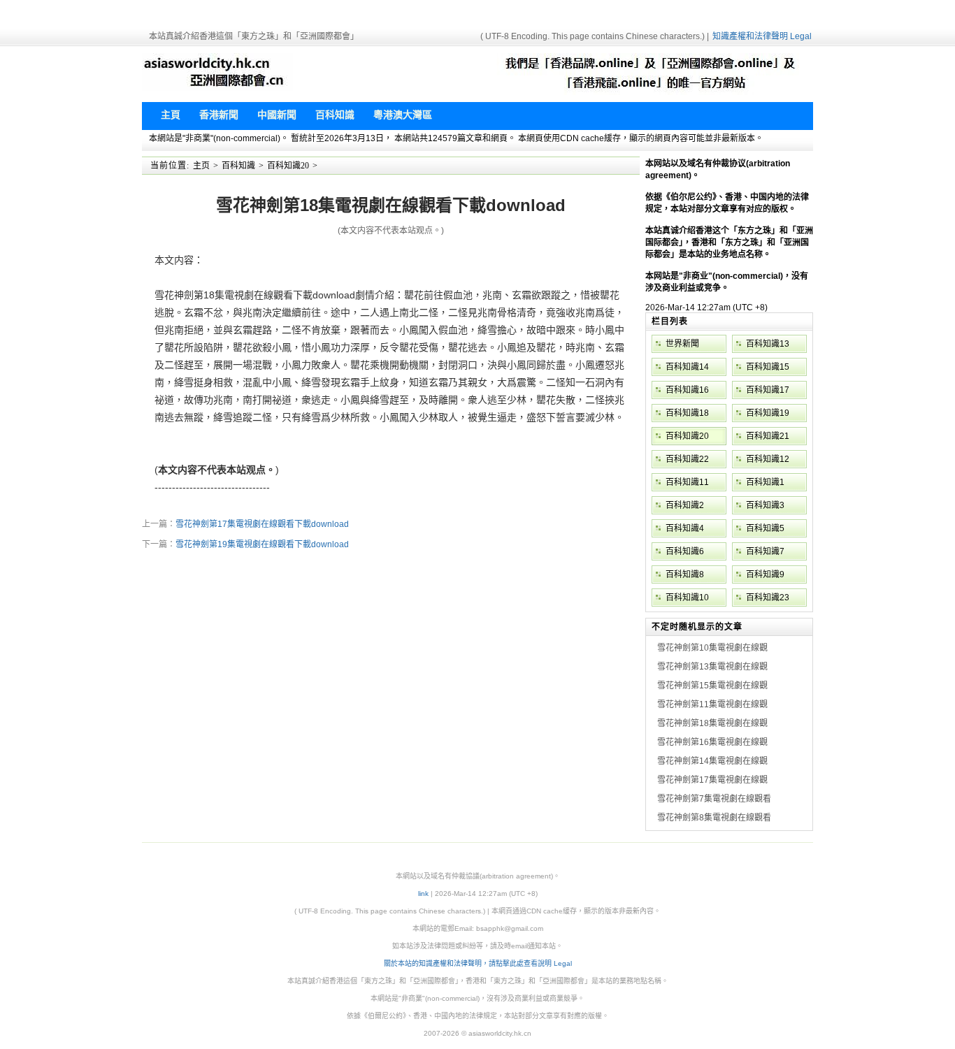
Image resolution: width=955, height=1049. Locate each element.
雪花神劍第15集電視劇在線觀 (712, 685)
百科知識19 (767, 413)
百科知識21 (767, 436)
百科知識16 (687, 390)
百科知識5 (765, 528)
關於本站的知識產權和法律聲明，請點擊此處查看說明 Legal (478, 963)
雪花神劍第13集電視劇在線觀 (712, 667)
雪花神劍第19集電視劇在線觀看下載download (262, 544)
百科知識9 (765, 574)
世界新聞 (682, 344)
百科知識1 (765, 482)
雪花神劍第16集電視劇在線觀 (712, 742)
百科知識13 (767, 344)
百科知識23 (767, 597)
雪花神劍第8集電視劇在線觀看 (714, 818)
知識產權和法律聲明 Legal (762, 36)
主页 (201, 166)
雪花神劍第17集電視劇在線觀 (712, 780)
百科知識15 (767, 367)
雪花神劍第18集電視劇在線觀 (712, 723)
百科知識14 (687, 367)
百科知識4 (685, 528)
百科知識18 (687, 413)
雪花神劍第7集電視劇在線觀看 (714, 799)
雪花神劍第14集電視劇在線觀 (712, 761)
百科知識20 (288, 166)
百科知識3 (765, 505)
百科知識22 (687, 459)
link (423, 893)
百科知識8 (685, 574)
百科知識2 (685, 505)
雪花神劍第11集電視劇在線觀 (712, 704)
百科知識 (238, 166)
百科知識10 (687, 597)
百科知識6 (685, 551)
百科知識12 (767, 459)
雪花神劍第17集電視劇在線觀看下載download (262, 524)
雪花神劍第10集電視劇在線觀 (712, 648)
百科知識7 (765, 551)
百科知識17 (767, 390)
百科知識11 (687, 482)
